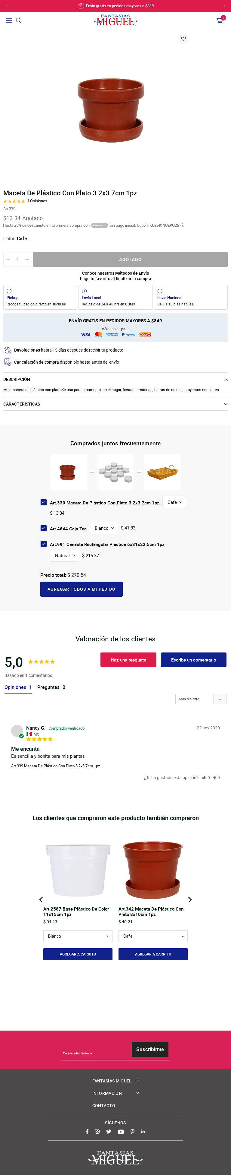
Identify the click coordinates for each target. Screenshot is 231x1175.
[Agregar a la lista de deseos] (183, 39)
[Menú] (9, 20)
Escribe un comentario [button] (193, 660)
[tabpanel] (115, 108)
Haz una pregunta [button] (128, 660)
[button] (206, 777)
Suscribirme (150, 1049)
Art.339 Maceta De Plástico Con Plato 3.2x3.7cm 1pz (55, 766)
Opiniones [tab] (15, 687)
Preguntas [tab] (48, 687)
